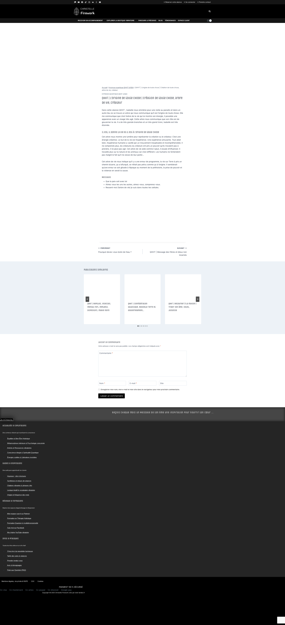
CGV (32, 581)
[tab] (138, 326)
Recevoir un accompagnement (90, 20)
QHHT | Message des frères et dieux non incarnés (168, 251)
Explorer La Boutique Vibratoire (120, 20)
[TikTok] (86, 2)
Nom (102, 383)
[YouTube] (78, 2)
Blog (161, 20)
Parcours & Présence (147, 20)
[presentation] (102, 286)
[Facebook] (82, 2)
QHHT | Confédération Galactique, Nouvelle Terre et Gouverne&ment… (142, 307)
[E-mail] (100, 2)
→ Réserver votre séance (172, 2)
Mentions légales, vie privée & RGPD (15, 581)
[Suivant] (197, 299)
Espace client (184, 20)
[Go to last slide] (87, 299)
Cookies (40, 581)
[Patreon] (75, 2)
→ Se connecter (189, 2)
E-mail (133, 383)
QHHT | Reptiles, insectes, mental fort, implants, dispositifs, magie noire (99, 307)
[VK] (93, 2)
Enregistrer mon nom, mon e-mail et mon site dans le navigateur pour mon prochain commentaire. (140, 389)
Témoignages (170, 20)
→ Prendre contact (204, 2)
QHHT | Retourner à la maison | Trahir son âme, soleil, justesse (182, 307)
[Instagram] (89, 2)
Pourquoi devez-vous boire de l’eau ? (114, 250)
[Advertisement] (63, 609)
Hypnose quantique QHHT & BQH (114, 94)
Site (162, 383)
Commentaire (106, 353)
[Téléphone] (96, 2)
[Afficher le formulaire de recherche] (210, 11)
